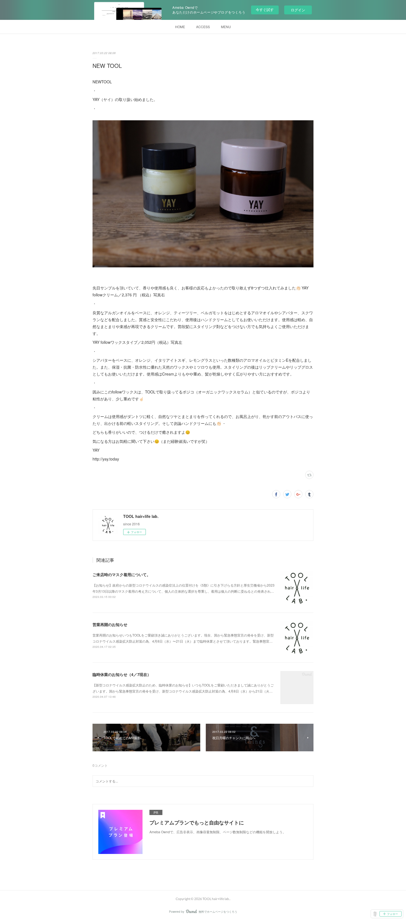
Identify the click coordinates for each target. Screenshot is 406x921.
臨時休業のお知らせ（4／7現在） (122, 674)
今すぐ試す (265, 9)
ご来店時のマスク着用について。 (122, 574)
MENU (226, 26)
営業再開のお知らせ (110, 624)
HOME (180, 26)
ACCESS (203, 26)
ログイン (298, 9)
